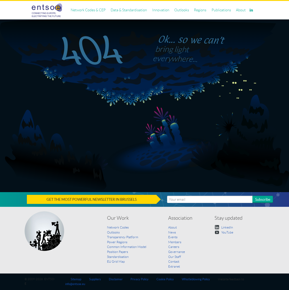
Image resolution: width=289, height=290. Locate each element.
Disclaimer (116, 279)
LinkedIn (227, 227)
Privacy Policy (140, 279)
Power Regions (117, 242)
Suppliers (95, 279)
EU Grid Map (116, 261)
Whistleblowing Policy (196, 279)
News (172, 232)
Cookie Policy (165, 279)
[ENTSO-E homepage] (47, 10)
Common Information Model (126, 247)
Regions (200, 10)
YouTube (227, 232)
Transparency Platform (122, 237)
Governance (176, 252)
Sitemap (76, 279)
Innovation (160, 10)
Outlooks (181, 10)
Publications (221, 10)
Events (172, 237)
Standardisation (118, 257)
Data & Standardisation (129, 10)
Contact (173, 261)
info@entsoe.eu (75, 284)
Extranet (174, 266)
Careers (173, 247)
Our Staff (174, 257)
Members (174, 242)
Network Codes (118, 227)
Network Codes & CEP (88, 10)
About (241, 10)
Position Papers (117, 252)
